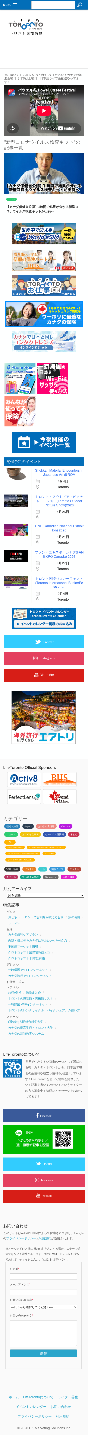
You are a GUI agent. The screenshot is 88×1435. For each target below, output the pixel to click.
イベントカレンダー (31, 1406)
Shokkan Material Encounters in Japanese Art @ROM (59, 472)
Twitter (48, 1163)
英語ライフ (57, 869)
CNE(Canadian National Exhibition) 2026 (59, 528)
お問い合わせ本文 (21, 1315)
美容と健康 (69, 877)
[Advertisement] (69, 29)
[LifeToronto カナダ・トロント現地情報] (44, 28)
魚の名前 (74, 917)
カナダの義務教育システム (26, 1033)
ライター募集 (68, 1397)
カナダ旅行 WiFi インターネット (30, 975)
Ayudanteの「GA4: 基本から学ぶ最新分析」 (20, 859)
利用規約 (45, 1238)
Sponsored (50, 877)
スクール (11, 877)
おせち (12, 917)
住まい (28, 826)
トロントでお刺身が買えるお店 (43, 917)
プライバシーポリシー (21, 1238)
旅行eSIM (14, 992)
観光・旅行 (12, 826)
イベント (65, 826)
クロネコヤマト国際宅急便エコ (29, 952)
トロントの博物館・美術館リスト (30, 998)
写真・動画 (12, 869)
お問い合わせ (61, 1406)
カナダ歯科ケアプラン (23, 934)
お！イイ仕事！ (30, 834)
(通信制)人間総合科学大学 (25, 1021)
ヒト (42, 869)
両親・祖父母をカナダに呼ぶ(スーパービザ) (37, 940)
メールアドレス (20, 1284)
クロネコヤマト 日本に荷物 (26, 958)
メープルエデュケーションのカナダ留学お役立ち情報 (22, 853)
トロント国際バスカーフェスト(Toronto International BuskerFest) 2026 (59, 582)
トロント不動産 (49, 853)
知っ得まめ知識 (30, 877)
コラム (9, 842)
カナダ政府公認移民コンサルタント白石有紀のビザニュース (46, 847)
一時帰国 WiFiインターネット (28, 969)
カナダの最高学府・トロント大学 (30, 1027)
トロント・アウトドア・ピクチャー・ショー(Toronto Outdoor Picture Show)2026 (59, 500)
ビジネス (29, 869)
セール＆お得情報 (54, 834)
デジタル (74, 869)
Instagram (47, 1180)
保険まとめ (33, 992)
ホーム (14, 1397)
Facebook (45, 1115)
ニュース (11, 199)
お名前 (14, 1268)
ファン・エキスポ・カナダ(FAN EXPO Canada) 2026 (59, 554)
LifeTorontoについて (38, 1397)
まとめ (73, 834)
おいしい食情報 (46, 826)
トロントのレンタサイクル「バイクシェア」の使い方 (44, 1010)
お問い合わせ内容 (21, 1300)
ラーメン (14, 923)
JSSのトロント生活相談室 (15, 847)
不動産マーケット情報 (23, 946)
